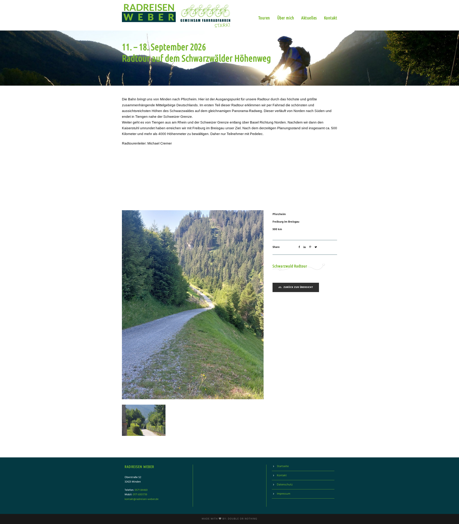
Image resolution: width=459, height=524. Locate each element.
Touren (264, 17)
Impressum (283, 494)
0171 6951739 (140, 494)
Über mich (285, 17)
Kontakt (330, 17)
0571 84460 (141, 490)
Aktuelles (309, 17)
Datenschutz (285, 484)
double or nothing (242, 519)
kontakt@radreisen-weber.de (141, 499)
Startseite (283, 466)
